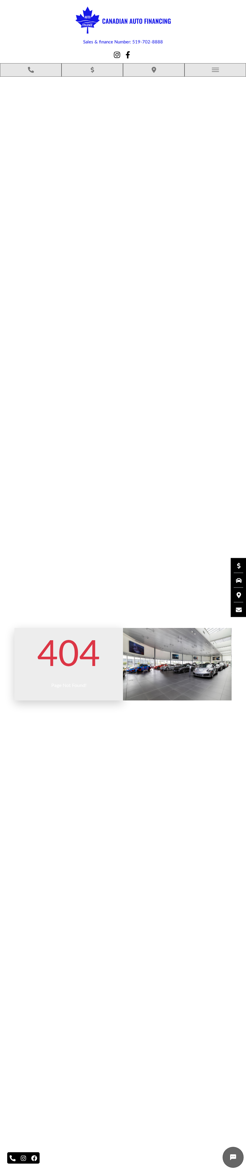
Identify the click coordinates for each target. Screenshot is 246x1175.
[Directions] (236, 595)
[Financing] (236, 566)
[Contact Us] (236, 610)
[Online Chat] (233, 1157)
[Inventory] (236, 580)
